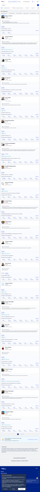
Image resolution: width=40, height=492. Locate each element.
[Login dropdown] (33, 2)
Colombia (31, 480)
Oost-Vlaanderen (12, 13)
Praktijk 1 (2, 26)
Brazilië (31, 481)
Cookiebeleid (8, 486)
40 (22, 434)
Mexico (29, 480)
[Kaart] (38, 8)
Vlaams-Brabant (19, 13)
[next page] (23, 434)
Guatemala (27, 481)
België (27, 480)
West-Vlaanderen (33, 13)
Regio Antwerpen (4, 13)
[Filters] (2, 8)
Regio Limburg (26, 13)
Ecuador (34, 480)
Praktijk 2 (6, 273)
